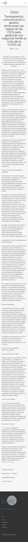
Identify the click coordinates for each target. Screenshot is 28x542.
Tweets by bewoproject (9, 534)
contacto (4, 527)
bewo (3, 520)
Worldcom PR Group (8, 462)
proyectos (5, 522)
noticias (4, 524)
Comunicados (14, 12)
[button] (25, 3)
